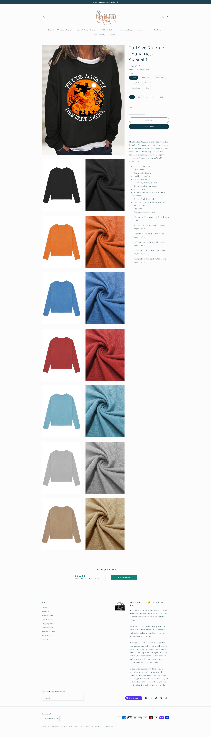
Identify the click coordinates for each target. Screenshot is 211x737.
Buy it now (149, 127)
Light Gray (137, 88)
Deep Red (136, 83)
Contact (45, 639)
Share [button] (134, 135)
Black (135, 78)
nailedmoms (50, 726)
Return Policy (47, 619)
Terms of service (96, 726)
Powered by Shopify (61, 726)
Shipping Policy (48, 624)
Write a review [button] (124, 577)
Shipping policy (108, 726)
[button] (44, 16)
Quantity (132, 107)
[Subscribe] (80, 698)
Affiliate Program (49, 632)
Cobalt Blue (161, 78)
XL (155, 97)
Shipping (132, 69)
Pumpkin (147, 78)
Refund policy (73, 726)
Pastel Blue (150, 83)
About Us (45, 612)
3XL (134, 102)
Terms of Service (48, 615)
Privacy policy (84, 726)
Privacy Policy (47, 627)
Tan (148, 88)
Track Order (46, 636)
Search (44, 607)
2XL (163, 97)
